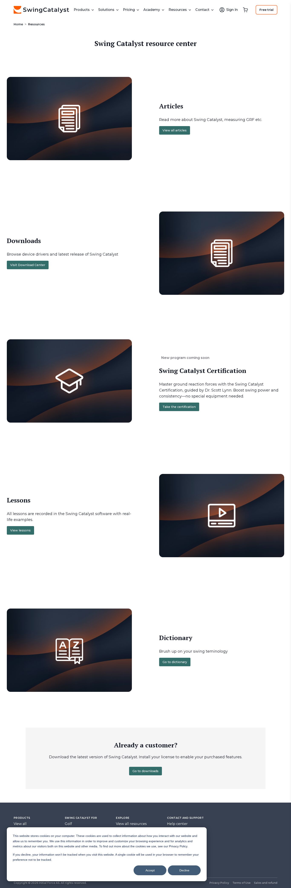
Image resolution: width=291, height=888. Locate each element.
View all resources (131, 824)
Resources (36, 24)
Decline (184, 870)
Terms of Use (241, 882)
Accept (150, 870)
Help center (177, 824)
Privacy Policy (219, 882)
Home (18, 24)
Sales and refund (265, 882)
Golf (68, 824)
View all (20, 824)
